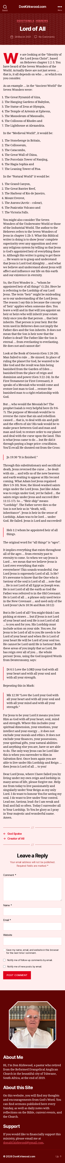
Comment (9, 875)
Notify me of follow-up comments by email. (30, 960)
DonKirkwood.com (32, 6)
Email (7, 920)
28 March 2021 (23, 36)
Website (7, 935)
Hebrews (42, 20)
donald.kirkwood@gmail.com (23, 1143)
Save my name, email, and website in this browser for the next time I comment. (32, 951)
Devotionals (25, 20)
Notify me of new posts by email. (24, 966)
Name (7, 905)
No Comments (47, 36)
